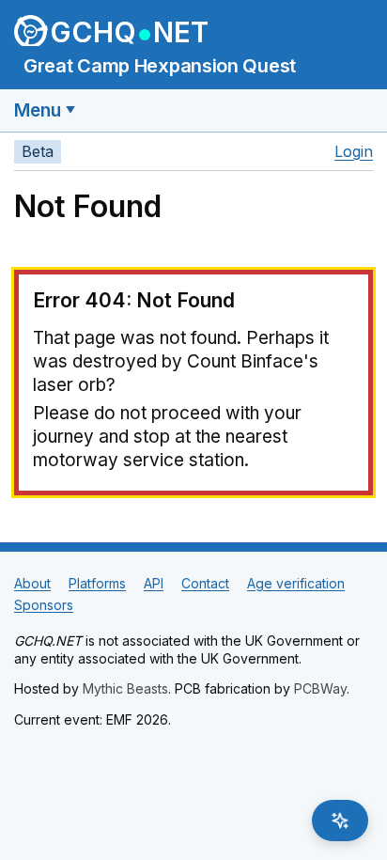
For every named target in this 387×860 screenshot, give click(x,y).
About (32, 583)
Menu (37, 110)
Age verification (296, 583)
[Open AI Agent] (340, 820)
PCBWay (320, 688)
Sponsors (43, 605)
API (153, 583)
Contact (205, 583)
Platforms (97, 583)
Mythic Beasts (125, 688)
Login (353, 151)
